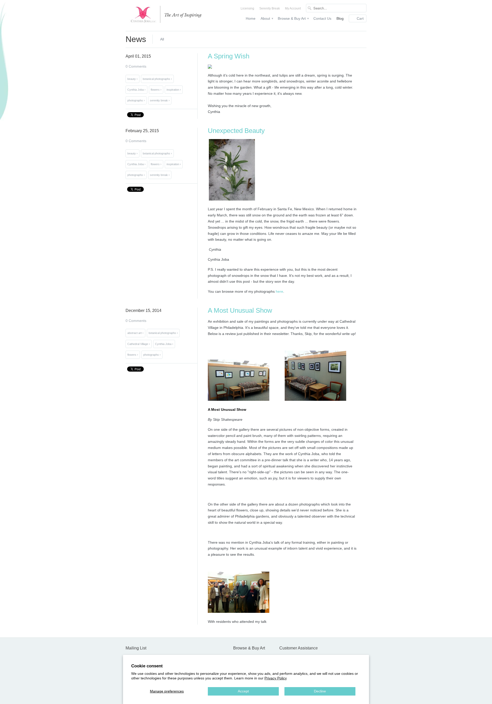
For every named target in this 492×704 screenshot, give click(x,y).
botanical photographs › (157, 78)
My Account (293, 8)
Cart (360, 18)
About (267, 18)
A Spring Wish (228, 56)
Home (250, 18)
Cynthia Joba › (136, 89)
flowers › (156, 89)
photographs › (136, 100)
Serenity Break (269, 8)
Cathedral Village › (138, 343)
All (162, 39)
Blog (340, 18)
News (136, 39)
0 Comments (136, 66)
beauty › (132, 78)
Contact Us (322, 18)
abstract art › (135, 332)
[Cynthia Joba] (164, 15)
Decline (320, 691)
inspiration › (174, 89)
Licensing (247, 8)
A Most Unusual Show (240, 310)
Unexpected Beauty (236, 130)
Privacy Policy (275, 678)
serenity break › (160, 100)
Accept (243, 691)
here (279, 291)
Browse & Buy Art (293, 18)
